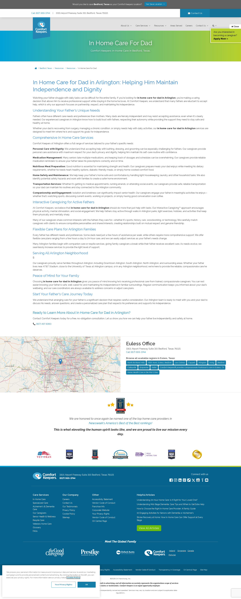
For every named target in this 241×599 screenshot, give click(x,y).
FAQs (35, 531)
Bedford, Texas (46, 68)
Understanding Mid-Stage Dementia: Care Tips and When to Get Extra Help (170, 504)
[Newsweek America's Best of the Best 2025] (95, 459)
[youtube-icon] (198, 480)
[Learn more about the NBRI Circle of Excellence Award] (197, 458)
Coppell (191, 362)
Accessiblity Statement (102, 499)
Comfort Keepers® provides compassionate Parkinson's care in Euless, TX (192, 367)
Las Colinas (180, 362)
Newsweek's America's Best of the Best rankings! (120, 423)
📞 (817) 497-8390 (42, 324)
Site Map (203, 570)
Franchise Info (98, 506)
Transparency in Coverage (169, 570)
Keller (154, 367)
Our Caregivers (39, 513)
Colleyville (131, 367)
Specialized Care (40, 503)
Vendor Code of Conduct (103, 503)
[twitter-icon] (193, 480)
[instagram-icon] (175, 480)
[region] (51, 581)
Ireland (172, 551)
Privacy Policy (68, 510)
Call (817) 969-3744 (40, 13)
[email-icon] (189, 480)
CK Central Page (99, 521)
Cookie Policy (68, 514)
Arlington (202, 362)
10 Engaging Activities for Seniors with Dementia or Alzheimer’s (165, 513)
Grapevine (144, 367)
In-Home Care (39, 499)
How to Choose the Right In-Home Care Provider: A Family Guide (166, 509)
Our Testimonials (70, 506)
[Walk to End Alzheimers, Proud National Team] (146, 456)
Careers (188, 26)
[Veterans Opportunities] (44, 459)
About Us (125, 26)
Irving (211, 362)
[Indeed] (202, 480)
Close (236, 26)
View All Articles (149, 528)
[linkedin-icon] (180, 480)
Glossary (37, 527)
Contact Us (201, 26)
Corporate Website (100, 510)
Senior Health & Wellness (44, 516)
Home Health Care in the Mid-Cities (142, 372)
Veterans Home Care (42, 524)
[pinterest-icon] (184, 480)
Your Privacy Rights (100, 514)
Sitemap (66, 517)
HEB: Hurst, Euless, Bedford (160, 362)
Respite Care (38, 520)
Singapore (181, 551)
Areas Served (176, 26)
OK (86, 585)
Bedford (221, 362)
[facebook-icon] (171, 480)
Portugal (172, 555)
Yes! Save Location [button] (154, 4)
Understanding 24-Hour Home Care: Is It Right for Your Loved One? (167, 500)
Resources (159, 26)
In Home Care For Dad (87, 68)
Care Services (142, 26)
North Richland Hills (136, 362)
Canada (191, 551)
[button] (126, 25)
